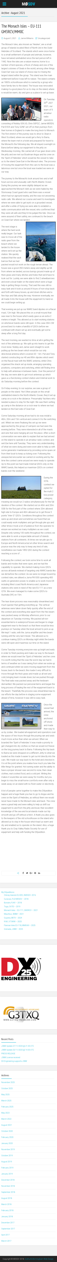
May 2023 (5, 1113)
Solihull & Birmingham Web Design (39, 1259)
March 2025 (6, 1101)
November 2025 (8, 1082)
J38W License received (10, 1057)
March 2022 (6, 1119)
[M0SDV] (28, 4)
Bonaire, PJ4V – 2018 (13, 903)
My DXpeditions (7, 892)
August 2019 (6, 1162)
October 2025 (7, 1088)
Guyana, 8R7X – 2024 (13, 918)
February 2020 (7, 1137)
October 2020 (7, 1131)
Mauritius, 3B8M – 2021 (14, 914)
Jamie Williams (27, 38)
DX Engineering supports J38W (14, 1061)
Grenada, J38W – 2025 (13, 929)
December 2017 (7, 1223)
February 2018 (7, 1210)
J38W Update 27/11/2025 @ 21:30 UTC (17, 1046)
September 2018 (8, 1192)
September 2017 (8, 1229)
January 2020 (7, 1143)
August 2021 (6, 1125)
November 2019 (8, 1149)
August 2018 (6, 1198)
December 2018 (7, 1180)
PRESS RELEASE (8, 1054)
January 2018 (7, 1216)
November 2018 (8, 1186)
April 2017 (5, 1235)
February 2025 (7, 1107)
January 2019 (7, 1174)
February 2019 (7, 1168)
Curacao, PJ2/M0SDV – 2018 (16, 899)
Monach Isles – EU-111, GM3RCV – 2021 (21, 910)
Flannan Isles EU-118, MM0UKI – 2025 (19, 925)
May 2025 (5, 1094)
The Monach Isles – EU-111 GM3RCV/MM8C (21, 28)
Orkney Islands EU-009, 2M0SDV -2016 (20, 895)
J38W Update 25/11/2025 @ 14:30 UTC (17, 1050)
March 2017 (6, 1241)
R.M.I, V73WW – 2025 (13, 921)
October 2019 (7, 1155)
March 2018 (6, 1204)
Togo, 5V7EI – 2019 (12, 906)
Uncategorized (44, 38)
